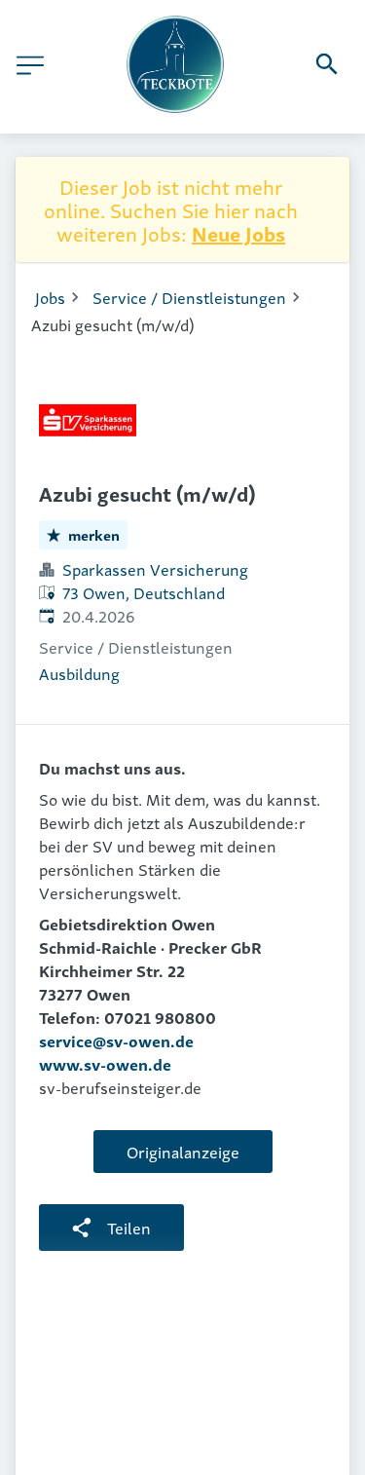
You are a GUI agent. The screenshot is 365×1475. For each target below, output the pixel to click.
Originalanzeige (183, 1151)
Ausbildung (79, 673)
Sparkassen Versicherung (155, 569)
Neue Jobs (238, 232)
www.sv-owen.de (105, 1064)
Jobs (50, 297)
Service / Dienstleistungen (189, 297)
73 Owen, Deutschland (143, 592)
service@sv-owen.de (116, 1040)
